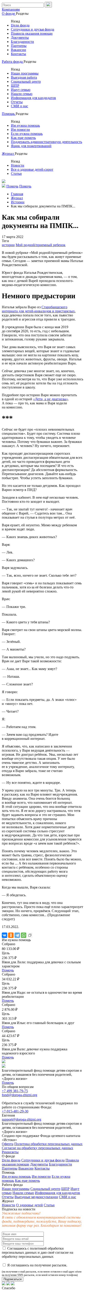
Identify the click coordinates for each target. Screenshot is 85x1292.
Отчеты (17, 102)
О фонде (9, 13)
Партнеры (19, 46)
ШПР (15, 85)
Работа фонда (13, 61)
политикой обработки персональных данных (33, 1250)
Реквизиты (10, 1152)
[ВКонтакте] (4, 935)
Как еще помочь (23, 138)
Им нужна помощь (25, 125)
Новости (17, 165)
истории (8, 245)
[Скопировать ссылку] (30, 935)
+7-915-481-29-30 (15, 1111)
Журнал (8, 153)
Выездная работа (24, 77)
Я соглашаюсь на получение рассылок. (41, 1270)
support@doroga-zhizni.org (21, 1119)
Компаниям (11, 9)
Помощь (9, 114)
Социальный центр (26, 81)
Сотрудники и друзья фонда (32, 29)
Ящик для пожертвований (31, 146)
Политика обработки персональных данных (48, 1144)
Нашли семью (21, 94)
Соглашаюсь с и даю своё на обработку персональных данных (37, 1252)
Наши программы (25, 73)
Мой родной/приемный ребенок (41, 245)
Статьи (16, 173)
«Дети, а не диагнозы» (50, 399)
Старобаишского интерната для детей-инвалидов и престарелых (38, 309)
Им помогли (20, 129)
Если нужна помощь (27, 134)
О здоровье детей (29, 1205)
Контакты (18, 54)
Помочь (8, 970)
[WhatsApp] (23, 935)
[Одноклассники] (11, 935)
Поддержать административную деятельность (46, 142)
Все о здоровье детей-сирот (32, 169)
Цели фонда (20, 25)
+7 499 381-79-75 (15, 1091)
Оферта (7, 1144)
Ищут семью (20, 90)
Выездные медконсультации (36, 1197)
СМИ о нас (19, 106)
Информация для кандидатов (33, 98)
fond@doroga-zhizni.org (19, 1095)
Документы (20, 37)
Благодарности (22, 42)
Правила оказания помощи (32, 33)
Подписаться (13, 1279)
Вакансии (18, 50)
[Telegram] (17, 935)
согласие (62, 1252)
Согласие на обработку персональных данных (37, 1148)
